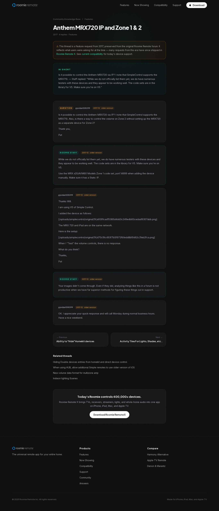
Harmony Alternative (157, 454)
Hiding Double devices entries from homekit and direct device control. (90, 362)
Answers (84, 483)
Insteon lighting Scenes (65, 378)
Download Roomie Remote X (109, 414)
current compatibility (92, 54)
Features (124, 5)
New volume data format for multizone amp (75, 373)
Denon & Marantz (156, 466)
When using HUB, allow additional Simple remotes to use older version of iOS (94, 367)
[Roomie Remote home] (25, 5)
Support (177, 5)
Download (198, 5)
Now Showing (141, 5)
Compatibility (161, 5)
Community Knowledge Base (66, 19)
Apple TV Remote (156, 460)
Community (85, 477)
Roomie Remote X (66, 54)
